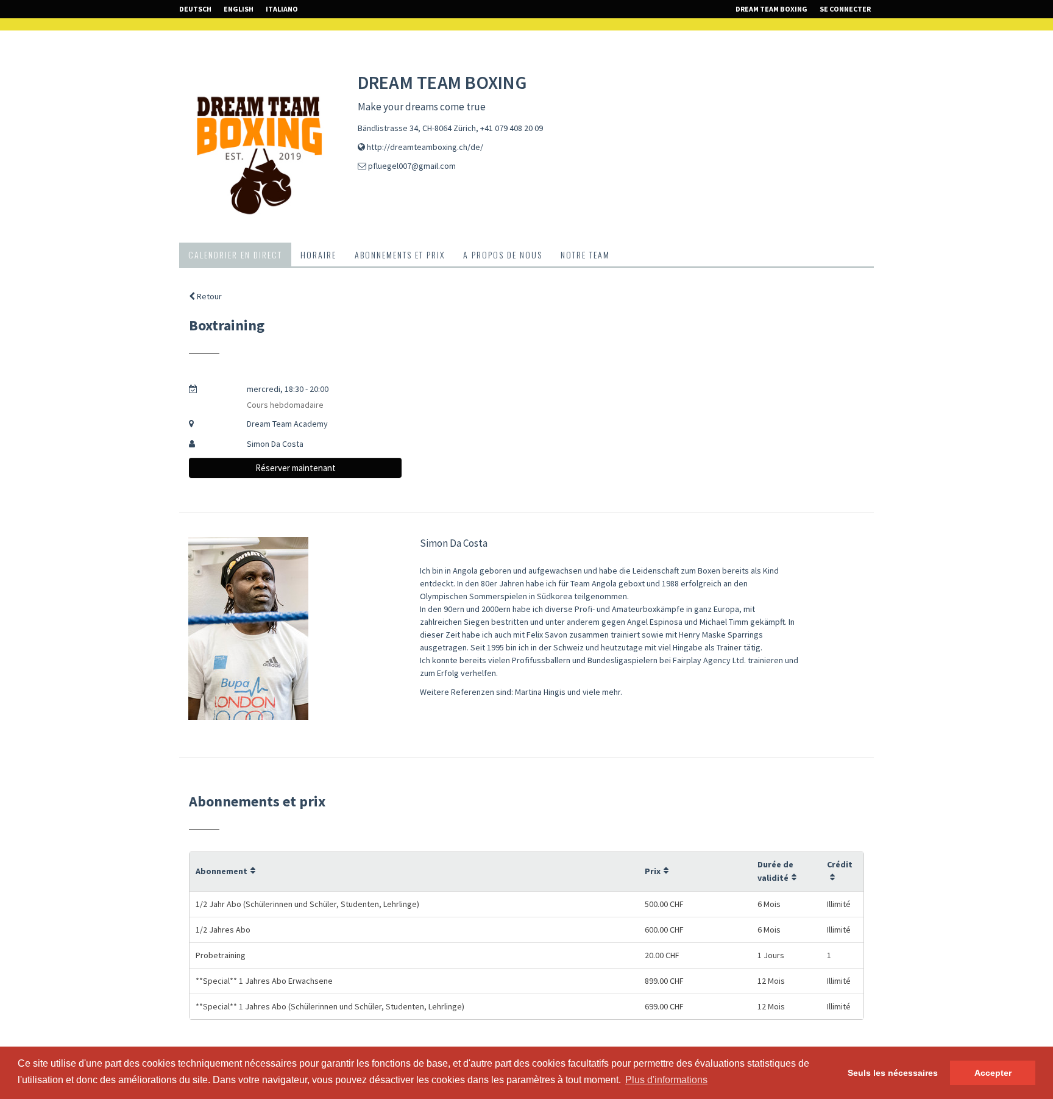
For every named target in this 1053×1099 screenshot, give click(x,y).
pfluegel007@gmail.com (412, 165)
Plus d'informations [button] (666, 1080)
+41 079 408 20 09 (511, 128)
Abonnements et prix (400, 254)
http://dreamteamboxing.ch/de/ (425, 146)
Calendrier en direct (235, 254)
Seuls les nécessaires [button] (893, 1073)
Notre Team (585, 254)
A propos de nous (502, 254)
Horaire (318, 254)
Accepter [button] (993, 1073)
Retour (208, 296)
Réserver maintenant (295, 468)
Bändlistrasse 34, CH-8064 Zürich (417, 128)
